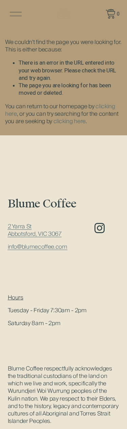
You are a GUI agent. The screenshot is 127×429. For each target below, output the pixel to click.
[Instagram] (99, 228)
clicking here (70, 121)
